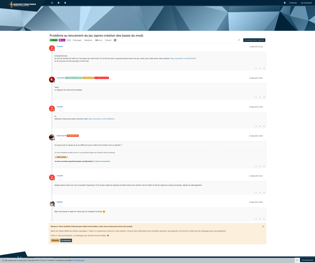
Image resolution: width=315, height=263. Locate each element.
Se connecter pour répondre (254, 40)
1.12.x (63, 40)
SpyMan (60, 202)
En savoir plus (79, 260)
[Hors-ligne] (53, 79)
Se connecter (66, 240)
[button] (285, 2)
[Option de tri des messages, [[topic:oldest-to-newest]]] (239, 40)
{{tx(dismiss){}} (307, 260)
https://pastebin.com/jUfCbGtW (183, 58)
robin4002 (61, 78)
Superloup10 (61, 136)
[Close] (263, 226)
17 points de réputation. (101, 161)
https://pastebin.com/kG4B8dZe (101, 119)
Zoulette (60, 46)
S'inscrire (55, 240)
